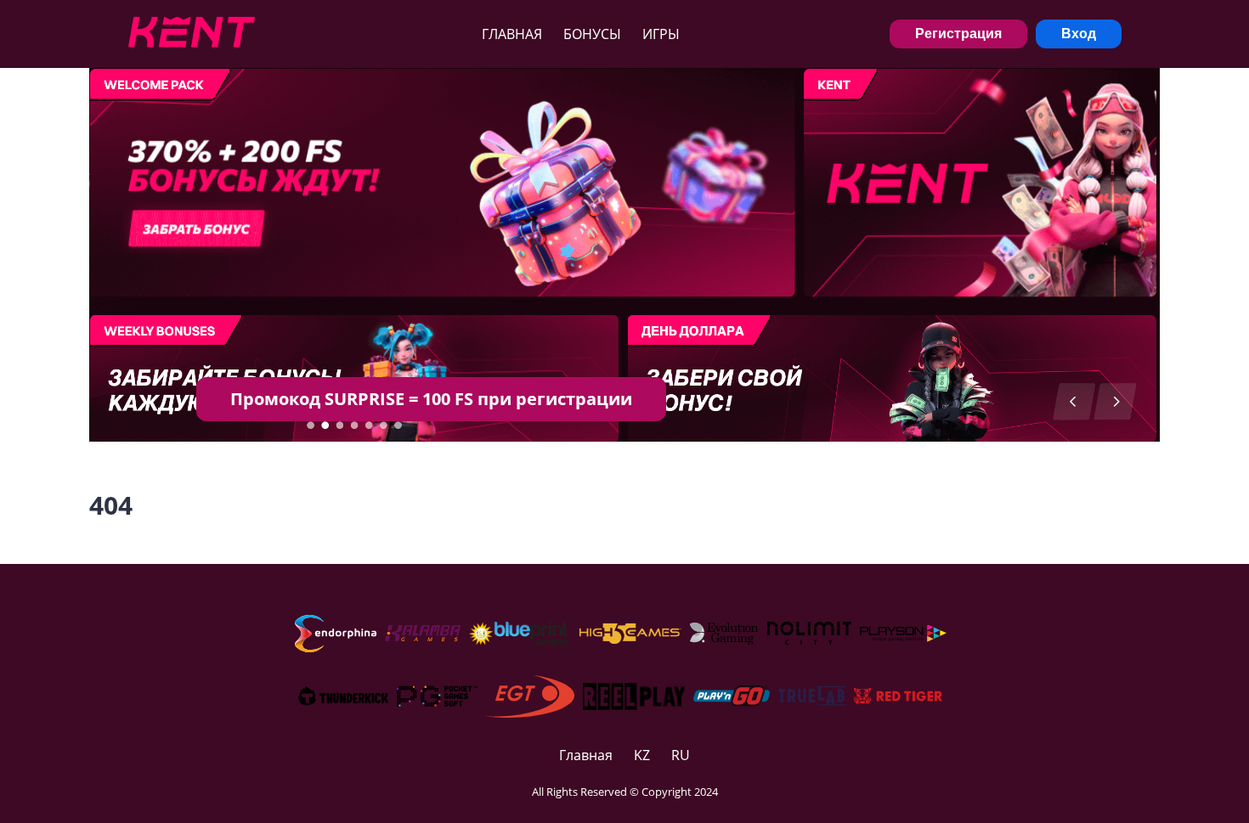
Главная (512, 34)
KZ (642, 755)
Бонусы (592, 34)
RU (680, 755)
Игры (661, 34)
